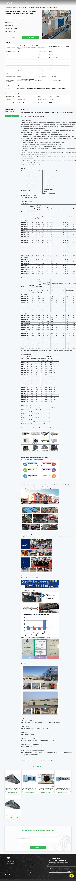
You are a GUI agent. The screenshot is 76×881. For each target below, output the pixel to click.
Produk (22, 2)
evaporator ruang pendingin (18, 7)
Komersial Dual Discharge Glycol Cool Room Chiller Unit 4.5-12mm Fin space (12, 814)
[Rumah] (9, 2)
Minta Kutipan (30, 37)
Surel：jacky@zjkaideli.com (11, 863)
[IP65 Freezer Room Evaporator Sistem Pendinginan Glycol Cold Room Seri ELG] (63, 778)
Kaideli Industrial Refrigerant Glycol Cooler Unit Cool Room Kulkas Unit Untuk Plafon (29, 789)
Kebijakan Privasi (9, 879)
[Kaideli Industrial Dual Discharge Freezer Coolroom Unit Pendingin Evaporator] (13, 779)
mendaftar (68, 871)
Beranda (17, 2)
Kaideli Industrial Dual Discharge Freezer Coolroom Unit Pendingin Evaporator (12, 789)
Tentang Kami (29, 2)
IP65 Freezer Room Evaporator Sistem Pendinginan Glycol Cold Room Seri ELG (63, 789)
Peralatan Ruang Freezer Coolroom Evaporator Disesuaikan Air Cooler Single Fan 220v (46, 789)
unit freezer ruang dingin (40, 760)
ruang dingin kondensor (29, 760)
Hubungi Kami (38, 2)
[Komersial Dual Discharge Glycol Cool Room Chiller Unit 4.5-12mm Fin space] (13, 804)
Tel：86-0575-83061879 (10, 861)
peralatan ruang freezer (50, 760)
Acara (44, 2)
